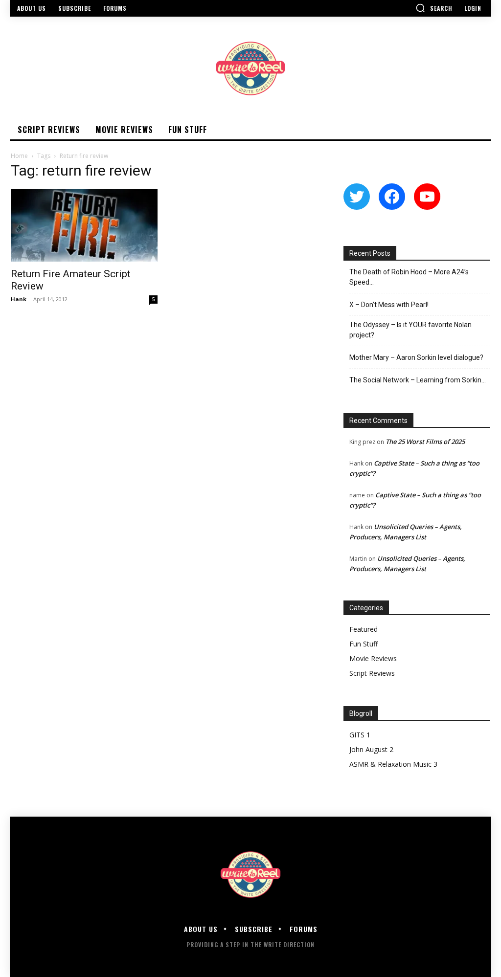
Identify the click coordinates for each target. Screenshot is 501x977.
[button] (434, 8)
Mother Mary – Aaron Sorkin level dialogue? (416, 357)
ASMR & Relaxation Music (390, 764)
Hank (18, 299)
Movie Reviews (373, 658)
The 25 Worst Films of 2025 (425, 441)
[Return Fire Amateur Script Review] (84, 225)
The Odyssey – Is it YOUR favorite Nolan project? (410, 330)
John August (368, 749)
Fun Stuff (363, 643)
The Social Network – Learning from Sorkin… (417, 380)
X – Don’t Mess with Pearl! (389, 305)
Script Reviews (372, 673)
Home (19, 156)
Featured (363, 629)
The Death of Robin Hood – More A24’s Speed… (409, 277)
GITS (356, 734)
